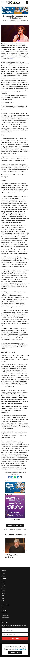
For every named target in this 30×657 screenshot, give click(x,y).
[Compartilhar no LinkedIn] (18, 477)
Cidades (3, 576)
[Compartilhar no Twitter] (12, 477)
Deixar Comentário (15, 525)
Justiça (3, 583)
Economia (4, 578)
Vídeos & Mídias (5, 615)
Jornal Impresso (5, 617)
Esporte (3, 586)
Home (3, 608)
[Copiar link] (21, 477)
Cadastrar (15, 638)
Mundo (3, 593)
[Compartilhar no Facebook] (9, 477)
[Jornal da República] (13, 3)
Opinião (3, 595)
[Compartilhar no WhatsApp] (15, 477)
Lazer (3, 598)
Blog (3, 600)
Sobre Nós (4, 610)
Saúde (3, 590)
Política (3, 573)
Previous (4, 550)
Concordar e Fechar (15, 652)
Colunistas (4, 612)
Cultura (3, 588)
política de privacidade (20, 649)
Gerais (3, 581)
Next (26, 550)
